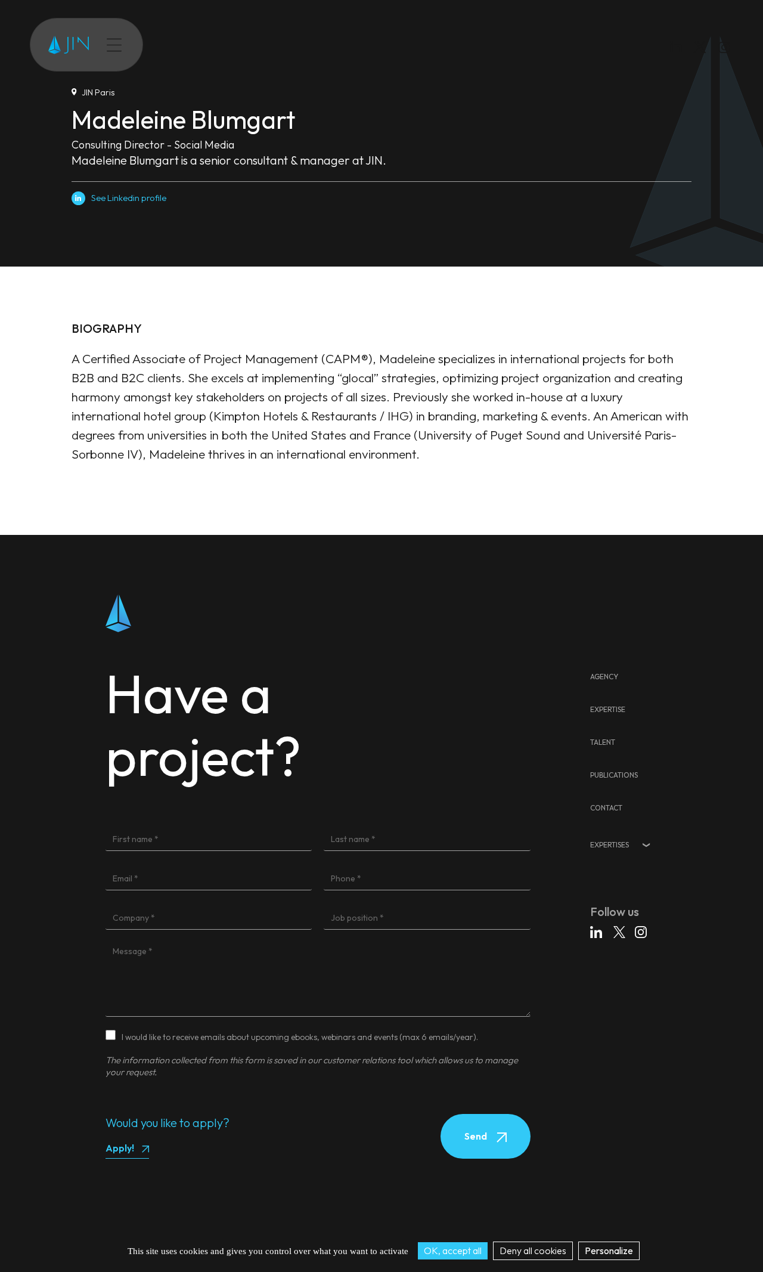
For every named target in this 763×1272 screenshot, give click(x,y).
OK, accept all (453, 1250)
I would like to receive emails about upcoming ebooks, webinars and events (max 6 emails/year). (300, 1037)
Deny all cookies (533, 1250)
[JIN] (68, 45)
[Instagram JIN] (725, 49)
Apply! (120, 1148)
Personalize (609, 1250)
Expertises (609, 844)
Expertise (189, 45)
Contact (339, 45)
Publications (284, 45)
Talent (234, 45)
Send (476, 1136)
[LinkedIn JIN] (678, 49)
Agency (604, 676)
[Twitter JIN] (703, 58)
